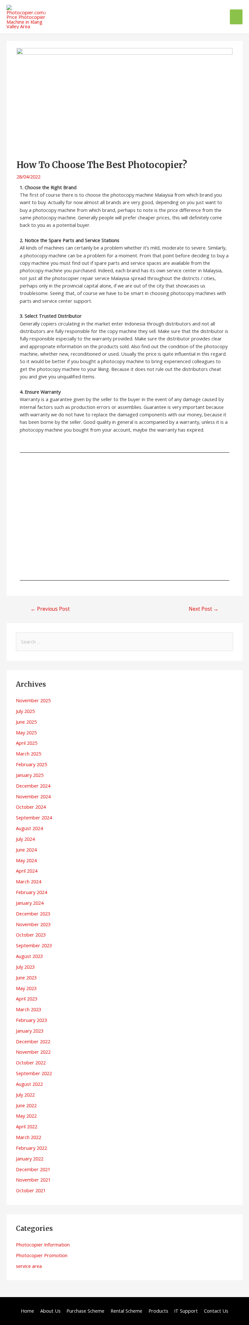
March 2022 (28, 1137)
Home (27, 1310)
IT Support (186, 1310)
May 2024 (26, 860)
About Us (50, 1310)
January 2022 (29, 1158)
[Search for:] (124, 641)
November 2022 (33, 1052)
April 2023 (26, 998)
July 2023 (25, 966)
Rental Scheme (126, 1310)
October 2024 (31, 807)
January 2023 (29, 1030)
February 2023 (31, 1020)
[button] (30, 516)
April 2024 (26, 870)
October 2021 (31, 1190)
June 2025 (26, 721)
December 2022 (33, 1041)
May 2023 (26, 988)
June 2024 (26, 849)
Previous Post (50, 608)
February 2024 (31, 892)
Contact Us (216, 1310)
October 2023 (31, 934)
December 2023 (33, 913)
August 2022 (29, 1084)
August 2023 (29, 956)
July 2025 (25, 711)
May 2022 (26, 1115)
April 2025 (26, 743)
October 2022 (31, 1062)
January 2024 (29, 903)
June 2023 (26, 977)
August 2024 (29, 828)
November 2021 (33, 1179)
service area (29, 1266)
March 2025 (28, 753)
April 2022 (26, 1126)
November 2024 (33, 796)
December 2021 (33, 1169)
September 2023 (34, 945)
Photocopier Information (43, 1244)
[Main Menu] (236, 16)
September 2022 (34, 1073)
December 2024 (33, 785)
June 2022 (26, 1105)
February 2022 (31, 1148)
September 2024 (34, 817)
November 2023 (33, 924)
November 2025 (33, 700)
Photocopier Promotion (41, 1255)
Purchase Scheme (85, 1310)
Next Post (204, 608)
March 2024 (28, 881)
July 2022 (25, 1094)
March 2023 (28, 1009)
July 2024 (25, 839)
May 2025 (26, 732)
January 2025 (29, 775)
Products (158, 1310)
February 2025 (31, 764)
